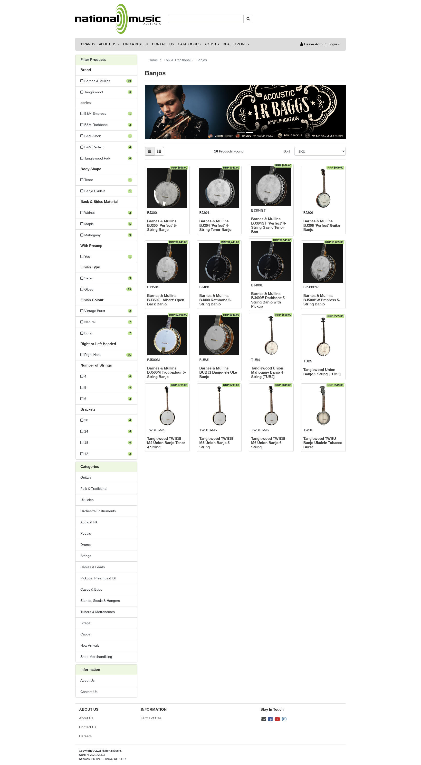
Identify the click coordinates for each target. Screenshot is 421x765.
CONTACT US (163, 44)
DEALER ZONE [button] (235, 44)
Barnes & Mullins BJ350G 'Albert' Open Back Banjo (165, 300)
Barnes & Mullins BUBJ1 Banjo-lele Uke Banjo (218, 372)
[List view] (159, 151)
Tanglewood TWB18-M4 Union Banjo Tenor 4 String (166, 443)
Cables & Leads (92, 567)
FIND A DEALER (135, 44)
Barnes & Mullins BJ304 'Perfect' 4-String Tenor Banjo (215, 225)
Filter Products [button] (93, 60)
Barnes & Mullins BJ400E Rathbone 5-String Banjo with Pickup (268, 300)
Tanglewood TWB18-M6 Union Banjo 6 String (268, 443)
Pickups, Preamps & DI (98, 578)
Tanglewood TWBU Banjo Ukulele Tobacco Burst (322, 443)
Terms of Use (151, 718)
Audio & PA (88, 522)
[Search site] (248, 19)
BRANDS (88, 44)
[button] (320, 44)
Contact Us (88, 692)
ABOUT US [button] (107, 44)
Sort (287, 151)
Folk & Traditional (93, 489)
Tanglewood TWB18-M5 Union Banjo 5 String (216, 443)
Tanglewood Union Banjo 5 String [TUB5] (322, 372)
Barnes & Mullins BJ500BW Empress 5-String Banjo (321, 300)
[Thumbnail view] (149, 151)
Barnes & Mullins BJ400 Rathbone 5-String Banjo (215, 300)
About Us (87, 680)
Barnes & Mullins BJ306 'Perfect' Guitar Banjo (322, 225)
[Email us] (263, 719)
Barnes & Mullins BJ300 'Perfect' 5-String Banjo (162, 225)
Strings (85, 556)
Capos (85, 634)
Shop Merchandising (96, 657)
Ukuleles (87, 500)
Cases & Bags (91, 589)
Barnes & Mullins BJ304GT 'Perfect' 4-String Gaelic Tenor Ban (268, 225)
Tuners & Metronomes (97, 612)
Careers (85, 736)
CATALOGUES (189, 44)
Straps (85, 623)
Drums (85, 545)
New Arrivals (89, 645)
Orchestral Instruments (98, 511)
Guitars (86, 477)
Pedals (85, 533)
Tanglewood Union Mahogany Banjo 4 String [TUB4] (267, 372)
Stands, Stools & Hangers (100, 601)
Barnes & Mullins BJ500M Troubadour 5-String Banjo (166, 372)
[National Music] (118, 18)
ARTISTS (211, 44)
